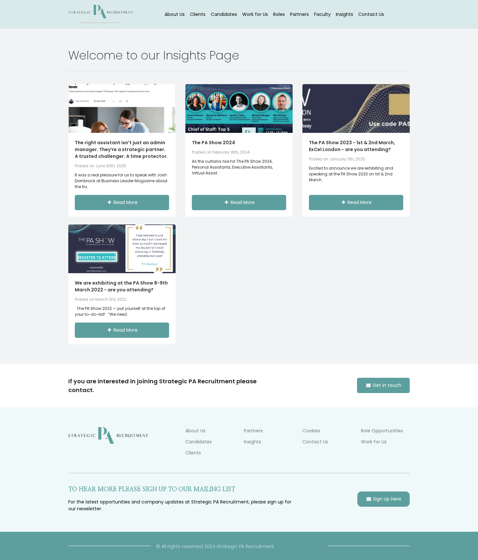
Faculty (322, 14)
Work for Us (255, 14)
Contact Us (371, 14)
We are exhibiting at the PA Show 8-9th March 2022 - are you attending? (121, 286)
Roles (279, 14)
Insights (344, 14)
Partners (299, 14)
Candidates (224, 14)
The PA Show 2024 (213, 142)
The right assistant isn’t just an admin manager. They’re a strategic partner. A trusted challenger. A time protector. (121, 149)
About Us (175, 14)
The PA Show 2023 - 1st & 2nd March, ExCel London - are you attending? (352, 146)
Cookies (311, 430)
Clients (198, 14)
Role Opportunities (382, 430)
